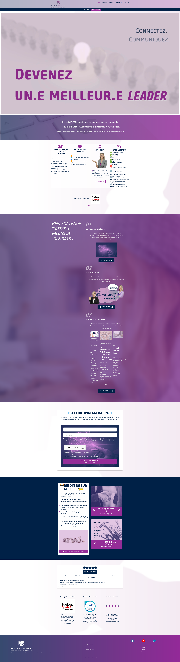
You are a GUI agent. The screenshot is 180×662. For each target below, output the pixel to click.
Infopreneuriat (93, 338)
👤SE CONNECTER (125, 2)
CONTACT (118, 2)
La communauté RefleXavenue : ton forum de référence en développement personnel (106, 354)
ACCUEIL (98, 2)
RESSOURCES (104, 2)
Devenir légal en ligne (116, 350)
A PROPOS (111, 2)
